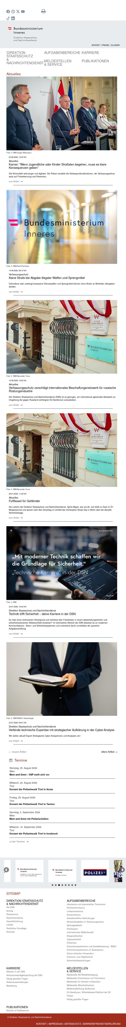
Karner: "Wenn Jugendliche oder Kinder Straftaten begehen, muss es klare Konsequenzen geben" (57, 166)
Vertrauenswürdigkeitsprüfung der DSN (24, 975)
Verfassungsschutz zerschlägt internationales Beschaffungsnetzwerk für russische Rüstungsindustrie (62, 389)
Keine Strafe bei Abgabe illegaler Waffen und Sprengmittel (47, 277)
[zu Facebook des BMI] (8, 11)
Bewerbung (11, 985)
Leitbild (9, 924)
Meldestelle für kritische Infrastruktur (83, 981)
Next (122, 869)
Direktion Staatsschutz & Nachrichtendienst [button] (25, 57)
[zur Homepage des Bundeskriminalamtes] (53, 872)
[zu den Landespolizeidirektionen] (86, 872)
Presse (105, 45)
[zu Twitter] (18, 11)
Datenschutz (72, 1023)
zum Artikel (14, 181)
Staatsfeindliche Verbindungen (81, 918)
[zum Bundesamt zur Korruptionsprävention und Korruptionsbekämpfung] (20, 872)
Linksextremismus (75, 911)
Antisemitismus (74, 914)
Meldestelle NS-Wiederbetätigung (82, 974)
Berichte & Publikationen (17, 1010)
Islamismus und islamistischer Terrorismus (86, 904)
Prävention (72, 942)
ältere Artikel (109, 751)
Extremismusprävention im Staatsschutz (85, 949)
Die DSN (10, 907)
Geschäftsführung (14, 921)
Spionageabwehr (74, 925)
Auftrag (9, 910)
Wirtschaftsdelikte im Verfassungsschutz (85, 921)
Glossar (115, 45)
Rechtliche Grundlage (16, 928)
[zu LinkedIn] (13, 18)
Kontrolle (10, 931)
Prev (6, 869)
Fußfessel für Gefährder (24, 501)
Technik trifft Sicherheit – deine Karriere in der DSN (42, 614)
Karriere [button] (90, 52)
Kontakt (96, 45)
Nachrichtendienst (14, 917)
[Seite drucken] (43, 11)
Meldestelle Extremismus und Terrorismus (86, 978)
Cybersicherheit (74, 939)
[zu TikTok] (8, 18)
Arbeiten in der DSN (15, 971)
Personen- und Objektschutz (80, 956)
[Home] (63, 34)
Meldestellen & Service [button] (57, 62)
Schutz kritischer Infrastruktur (80, 953)
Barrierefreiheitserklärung (102, 1023)
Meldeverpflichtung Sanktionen (81, 988)
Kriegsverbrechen (75, 935)
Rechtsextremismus (76, 907)
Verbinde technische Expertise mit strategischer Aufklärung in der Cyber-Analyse (61, 730)
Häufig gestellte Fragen (17, 978)
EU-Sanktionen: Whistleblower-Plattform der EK (89, 992)
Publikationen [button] (95, 60)
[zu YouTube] (23, 11)
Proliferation (72, 928)
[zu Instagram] (13, 11)
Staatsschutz (12, 914)
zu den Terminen (18, 841)
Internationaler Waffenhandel (80, 932)
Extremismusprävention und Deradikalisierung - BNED (91, 946)
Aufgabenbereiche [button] (62, 52)
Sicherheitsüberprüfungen (78, 960)
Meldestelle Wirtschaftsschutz (80, 985)
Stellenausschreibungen (17, 982)
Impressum (55, 1023)
